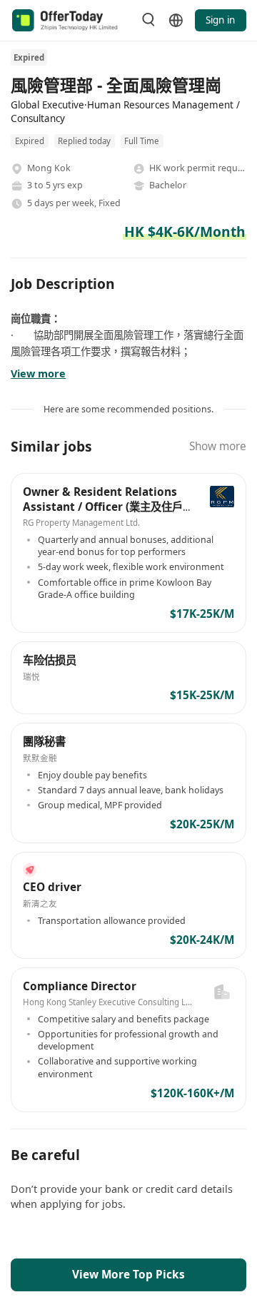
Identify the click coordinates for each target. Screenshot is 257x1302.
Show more (217, 446)
